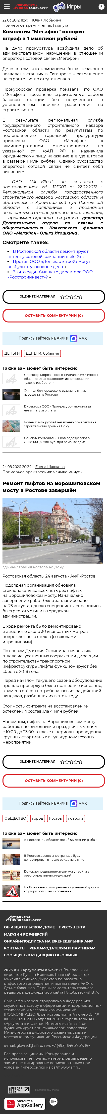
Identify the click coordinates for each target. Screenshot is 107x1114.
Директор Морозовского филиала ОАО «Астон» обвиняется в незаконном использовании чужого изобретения (61, 379)
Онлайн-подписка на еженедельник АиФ (48, 941)
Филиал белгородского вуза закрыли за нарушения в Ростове (55, 392)
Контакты (14, 948)
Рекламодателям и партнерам (62, 948)
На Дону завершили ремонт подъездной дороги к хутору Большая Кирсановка (61, 889)
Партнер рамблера (47, 1089)
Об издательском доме (29, 927)
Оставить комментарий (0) (54, 315)
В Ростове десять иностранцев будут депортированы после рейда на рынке (54, 857)
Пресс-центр (72, 927)
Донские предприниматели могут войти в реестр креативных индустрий (56, 873)
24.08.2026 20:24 (16, 467)
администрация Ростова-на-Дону (33, 567)
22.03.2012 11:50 (15, 20)
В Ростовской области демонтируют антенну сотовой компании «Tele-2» (48, 254)
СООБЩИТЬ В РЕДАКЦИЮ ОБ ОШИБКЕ (41, 955)
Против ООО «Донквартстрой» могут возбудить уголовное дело (48, 264)
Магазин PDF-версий (26, 934)
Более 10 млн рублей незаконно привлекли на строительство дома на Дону (60, 424)
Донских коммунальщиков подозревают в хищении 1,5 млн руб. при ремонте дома (57, 440)
